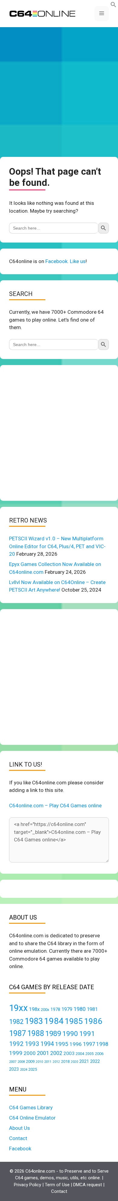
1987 (17, 1033)
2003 (69, 1053)
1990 (70, 1034)
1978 (55, 1009)
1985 (74, 1021)
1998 (102, 1044)
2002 (56, 1053)
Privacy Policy (27, 1184)
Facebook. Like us (65, 261)
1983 (34, 1021)
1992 (16, 1043)
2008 (21, 1062)
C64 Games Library (31, 1107)
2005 (89, 1054)
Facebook (20, 1148)
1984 (54, 1021)
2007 (12, 1062)
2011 (47, 1062)
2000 (30, 1053)
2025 (32, 1069)
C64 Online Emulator (32, 1118)
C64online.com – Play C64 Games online (55, 805)
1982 (16, 1021)
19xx (18, 1008)
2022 (95, 1061)
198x (34, 1009)
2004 (80, 1053)
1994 (47, 1043)
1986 (93, 1021)
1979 (66, 1009)
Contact (18, 1138)
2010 (39, 1062)
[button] (113, 6)
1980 (80, 1009)
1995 (61, 1044)
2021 (84, 1061)
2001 (43, 1053)
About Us (19, 1128)
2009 (30, 1061)
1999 (15, 1053)
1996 (76, 1044)
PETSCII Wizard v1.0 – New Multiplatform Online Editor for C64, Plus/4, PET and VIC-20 (57, 546)
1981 (92, 1009)
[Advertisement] (59, 92)
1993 (32, 1043)
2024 (23, 1069)
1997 (89, 1044)
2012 (56, 1062)
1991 (87, 1034)
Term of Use (57, 1184)
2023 (14, 1069)
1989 (53, 1033)
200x (45, 1009)
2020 (74, 1062)
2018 (65, 1061)
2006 (99, 1053)
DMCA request (87, 1184)
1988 (35, 1033)
